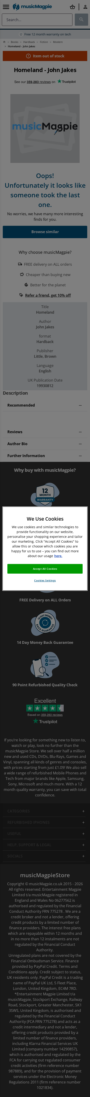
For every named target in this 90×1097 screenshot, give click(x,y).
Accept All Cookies (45, 568)
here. (58, 556)
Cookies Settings (45, 580)
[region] (45, 548)
